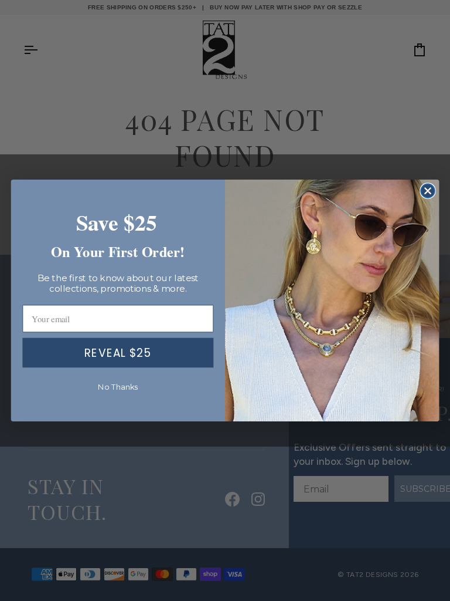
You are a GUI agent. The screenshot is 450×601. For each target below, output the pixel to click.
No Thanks (118, 387)
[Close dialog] (427, 190)
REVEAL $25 (117, 352)
